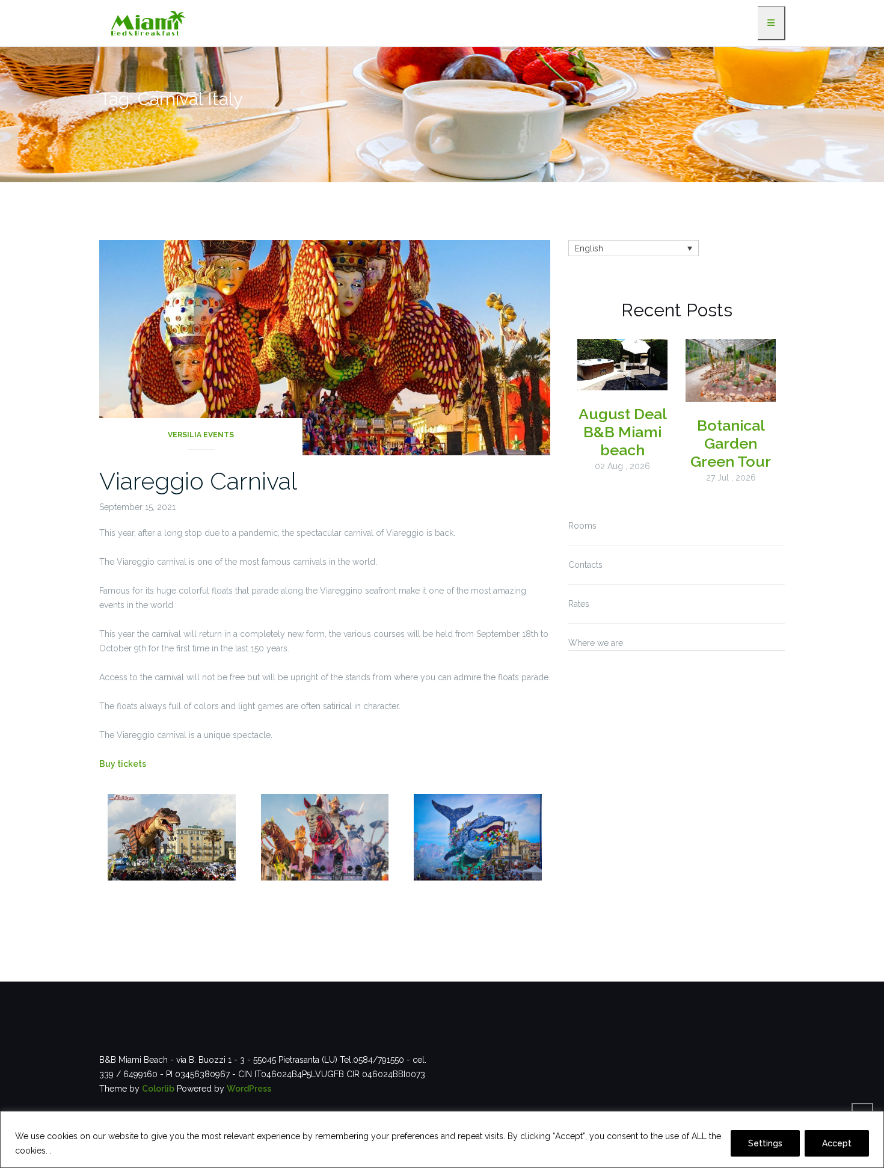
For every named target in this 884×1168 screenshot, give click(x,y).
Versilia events (201, 435)
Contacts (585, 565)
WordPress (249, 1088)
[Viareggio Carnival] (324, 347)
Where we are (595, 643)
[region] (442, 1139)
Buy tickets (122, 764)
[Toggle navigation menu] (771, 23)
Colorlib (158, 1088)
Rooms (582, 525)
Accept (837, 1143)
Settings (765, 1143)
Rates (578, 604)
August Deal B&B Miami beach (623, 432)
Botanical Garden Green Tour (730, 443)
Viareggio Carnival (198, 481)
